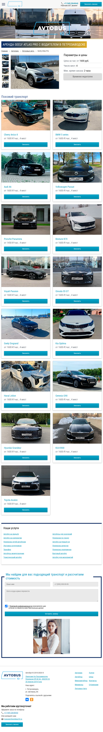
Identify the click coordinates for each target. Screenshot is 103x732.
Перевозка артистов (60, 546)
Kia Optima (61, 343)
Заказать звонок (91, 4)
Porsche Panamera (13, 239)
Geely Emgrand (11, 343)
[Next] (57, 72)
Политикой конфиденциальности (21, 606)
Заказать (25, 144)
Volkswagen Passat (65, 187)
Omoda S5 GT (62, 291)
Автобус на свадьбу (11, 534)
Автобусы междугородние (13, 553)
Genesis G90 (61, 396)
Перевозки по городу (60, 538)
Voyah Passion (11, 291)
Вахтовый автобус (59, 553)
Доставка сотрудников (12, 546)
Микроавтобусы (81, 681)
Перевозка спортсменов (61, 549)
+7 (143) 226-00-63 (71, 3)
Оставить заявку (51, 614)
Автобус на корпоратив (12, 538)
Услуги (91, 673)
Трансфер (7, 549)
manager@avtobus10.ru (13, 719)
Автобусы (78, 677)
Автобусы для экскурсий (62, 534)
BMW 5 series (62, 134)
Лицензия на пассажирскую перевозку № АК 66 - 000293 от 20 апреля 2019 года (37, 679)
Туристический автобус (12, 557)
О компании (93, 685)
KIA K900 (60, 448)
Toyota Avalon (11, 500)
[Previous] (12, 72)
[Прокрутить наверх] (8, 725)
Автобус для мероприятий (62, 557)
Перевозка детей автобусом (14, 542)
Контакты (93, 681)
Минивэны (79, 685)
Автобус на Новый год (61, 542)
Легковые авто (81, 688)
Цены (91, 677)
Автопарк (78, 673)
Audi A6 (7, 187)
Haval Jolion (10, 396)
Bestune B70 (61, 239)
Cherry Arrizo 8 (11, 134)
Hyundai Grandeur (12, 448)
